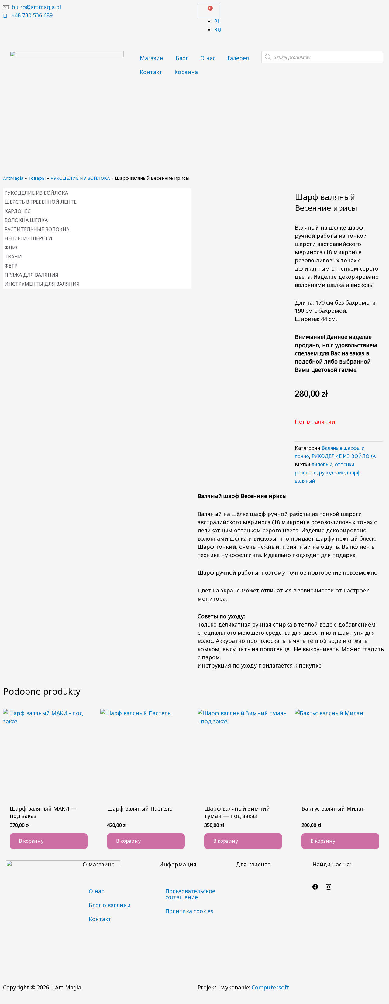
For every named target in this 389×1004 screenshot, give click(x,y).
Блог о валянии (110, 905)
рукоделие (332, 472)
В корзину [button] (31, 841)
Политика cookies (189, 911)
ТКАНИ (13, 256)
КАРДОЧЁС (18, 211)
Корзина (186, 72)
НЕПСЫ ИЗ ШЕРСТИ (28, 238)
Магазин (152, 58)
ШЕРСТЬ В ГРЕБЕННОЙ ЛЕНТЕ (41, 202)
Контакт (151, 72)
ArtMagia (13, 178)
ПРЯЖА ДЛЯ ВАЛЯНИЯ (31, 274)
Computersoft (270, 987)
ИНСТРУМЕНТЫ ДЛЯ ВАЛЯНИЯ (42, 284)
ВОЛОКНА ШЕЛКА (26, 220)
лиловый (322, 464)
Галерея (238, 58)
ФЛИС (12, 247)
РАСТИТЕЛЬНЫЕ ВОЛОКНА (37, 229)
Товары (37, 178)
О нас (207, 58)
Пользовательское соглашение (190, 894)
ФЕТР (11, 265)
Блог (182, 58)
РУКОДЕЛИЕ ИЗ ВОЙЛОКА (80, 178)
